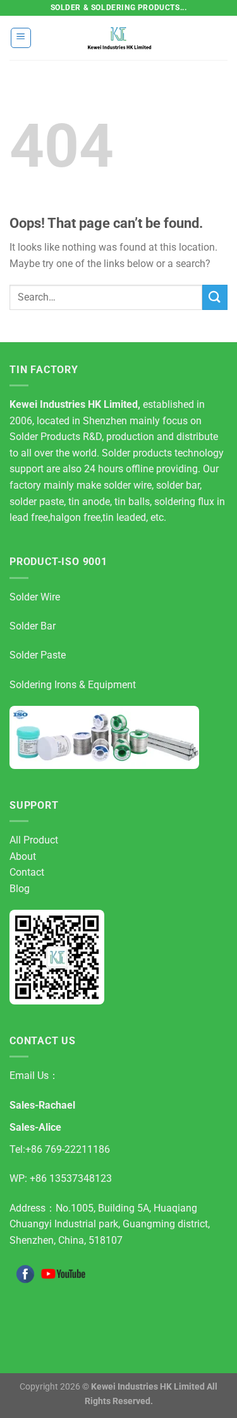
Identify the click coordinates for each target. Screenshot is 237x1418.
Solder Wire (34, 597)
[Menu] (21, 38)
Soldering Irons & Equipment (72, 685)
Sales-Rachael (42, 1105)
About (22, 856)
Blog (19, 889)
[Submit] (215, 297)
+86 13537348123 (71, 1178)
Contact (26, 872)
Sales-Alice (35, 1127)
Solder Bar (32, 626)
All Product (33, 840)
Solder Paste (37, 655)
